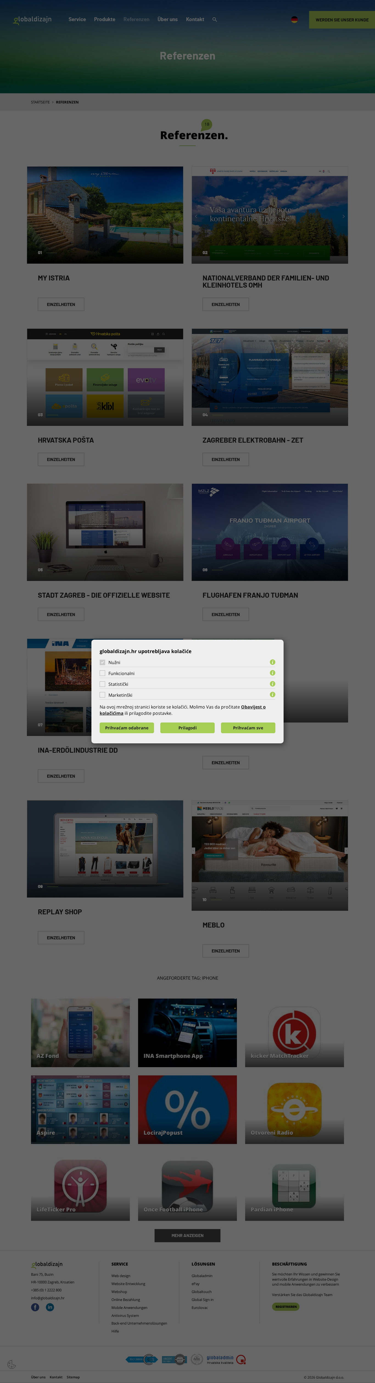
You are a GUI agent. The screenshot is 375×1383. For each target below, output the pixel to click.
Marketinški (120, 695)
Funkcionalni (121, 673)
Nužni (114, 662)
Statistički (118, 684)
